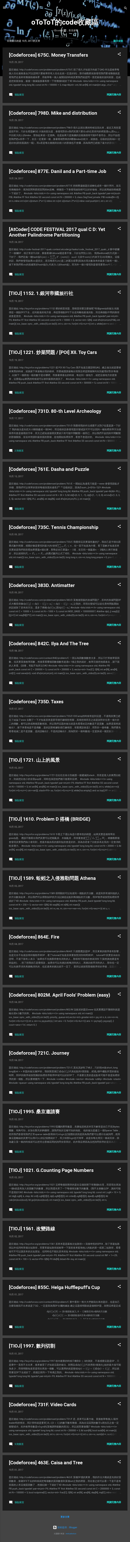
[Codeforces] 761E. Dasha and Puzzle (49, 469)
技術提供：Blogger (67, 1527)
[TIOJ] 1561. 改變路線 (32, 1228)
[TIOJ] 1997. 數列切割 (32, 1346)
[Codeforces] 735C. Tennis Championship (53, 527)
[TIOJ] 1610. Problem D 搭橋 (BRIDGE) (49, 819)
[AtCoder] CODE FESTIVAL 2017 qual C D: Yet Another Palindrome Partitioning (57, 232)
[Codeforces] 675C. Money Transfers (48, 55)
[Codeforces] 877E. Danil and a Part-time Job (57, 171)
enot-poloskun (71, 1534)
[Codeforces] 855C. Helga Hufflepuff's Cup (54, 1287)
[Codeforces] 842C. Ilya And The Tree (49, 643)
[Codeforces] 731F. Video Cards (42, 1404)
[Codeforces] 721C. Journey (39, 1053)
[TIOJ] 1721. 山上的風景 (34, 760)
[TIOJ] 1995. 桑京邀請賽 (34, 1111)
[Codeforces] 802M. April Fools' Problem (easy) (59, 995)
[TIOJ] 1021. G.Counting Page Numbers (51, 1170)
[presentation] (68, 131)
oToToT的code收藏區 (65, 22)
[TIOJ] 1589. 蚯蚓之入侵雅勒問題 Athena (52, 878)
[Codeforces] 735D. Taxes (36, 701)
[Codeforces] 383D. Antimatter (42, 585)
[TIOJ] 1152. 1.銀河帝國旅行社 (41, 293)
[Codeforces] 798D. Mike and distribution (53, 113)
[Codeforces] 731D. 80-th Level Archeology (55, 411)
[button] (119, 54)
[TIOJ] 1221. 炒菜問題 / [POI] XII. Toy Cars (53, 352)
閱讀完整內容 (114, 94)
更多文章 (65, 1517)
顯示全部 (118, 41)
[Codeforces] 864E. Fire (34, 937)
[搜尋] (125, 8)
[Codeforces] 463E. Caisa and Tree (46, 1462)
